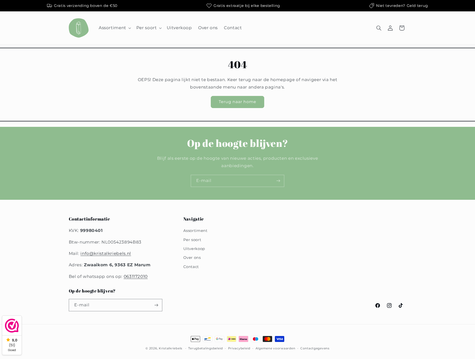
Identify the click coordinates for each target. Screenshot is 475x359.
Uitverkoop (194, 249)
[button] (114, 28)
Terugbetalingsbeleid (205, 348)
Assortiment (195, 230)
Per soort (192, 240)
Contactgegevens (315, 348)
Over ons (192, 257)
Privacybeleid (239, 348)
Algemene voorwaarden (275, 348)
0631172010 (136, 276)
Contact (191, 267)
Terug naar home (238, 101)
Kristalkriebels (170, 348)
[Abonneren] (278, 181)
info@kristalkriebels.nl (105, 253)
